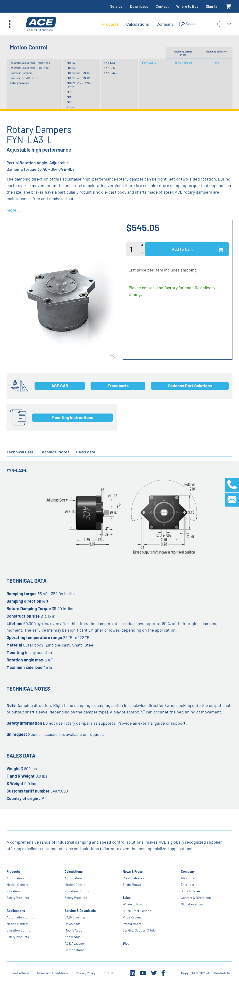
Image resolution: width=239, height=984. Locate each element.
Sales (126, 898)
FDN (69, 102)
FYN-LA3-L (111, 72)
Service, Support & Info (139, 930)
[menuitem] (110, 24)
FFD (69, 92)
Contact (162, 6)
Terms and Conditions (52, 973)
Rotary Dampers (19, 83)
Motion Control (17, 885)
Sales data (85, 451)
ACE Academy (74, 943)
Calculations (74, 871)
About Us (187, 878)
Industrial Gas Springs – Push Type (30, 62)
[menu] (138, 24)
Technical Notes (55, 451)
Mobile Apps (73, 930)
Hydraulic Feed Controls (24, 78)
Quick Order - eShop (137, 911)
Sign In (211, 6)
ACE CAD (59, 385)
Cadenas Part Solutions (190, 385)
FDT (69, 97)
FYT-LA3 (109, 62)
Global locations (192, 904)
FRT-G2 (71, 67)
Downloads (139, 6)
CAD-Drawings (75, 917)
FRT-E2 (71, 62)
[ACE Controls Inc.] (41, 24)
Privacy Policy (85, 973)
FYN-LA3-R (111, 67)
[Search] (217, 24)
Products (13, 871)
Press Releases (133, 878)
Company (188, 871)
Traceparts (118, 385)
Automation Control (21, 878)
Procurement (132, 924)
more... (13, 209)
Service (116, 6)
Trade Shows (132, 885)
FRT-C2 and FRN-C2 (78, 72)
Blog (126, 943)
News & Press (133, 871)
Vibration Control (19, 891)
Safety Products (18, 898)
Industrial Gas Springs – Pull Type (29, 67)
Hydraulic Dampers (21, 72)
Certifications (74, 950)
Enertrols (187, 885)
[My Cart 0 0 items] (228, 6)
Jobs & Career (191, 891)
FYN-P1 (71, 107)
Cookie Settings (18, 973)
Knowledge (72, 937)
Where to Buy (187, 6)
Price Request (133, 917)
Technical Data (20, 451)
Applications (16, 911)
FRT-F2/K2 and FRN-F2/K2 (79, 84)
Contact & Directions (196, 898)
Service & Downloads (80, 911)
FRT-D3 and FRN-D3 (78, 78)
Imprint (108, 973)
